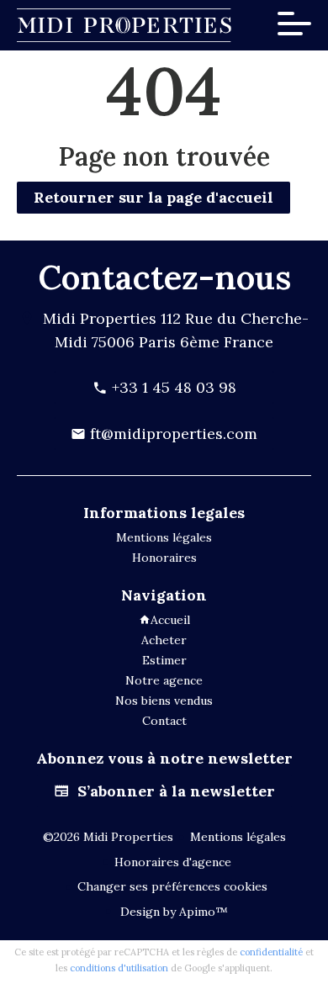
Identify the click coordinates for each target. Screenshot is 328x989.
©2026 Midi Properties (108, 836)
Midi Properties (99, 318)
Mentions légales (238, 836)
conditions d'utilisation (119, 968)
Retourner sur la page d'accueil (153, 197)
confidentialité (271, 952)
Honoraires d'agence (172, 862)
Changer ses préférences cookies (172, 886)
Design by (172, 911)
